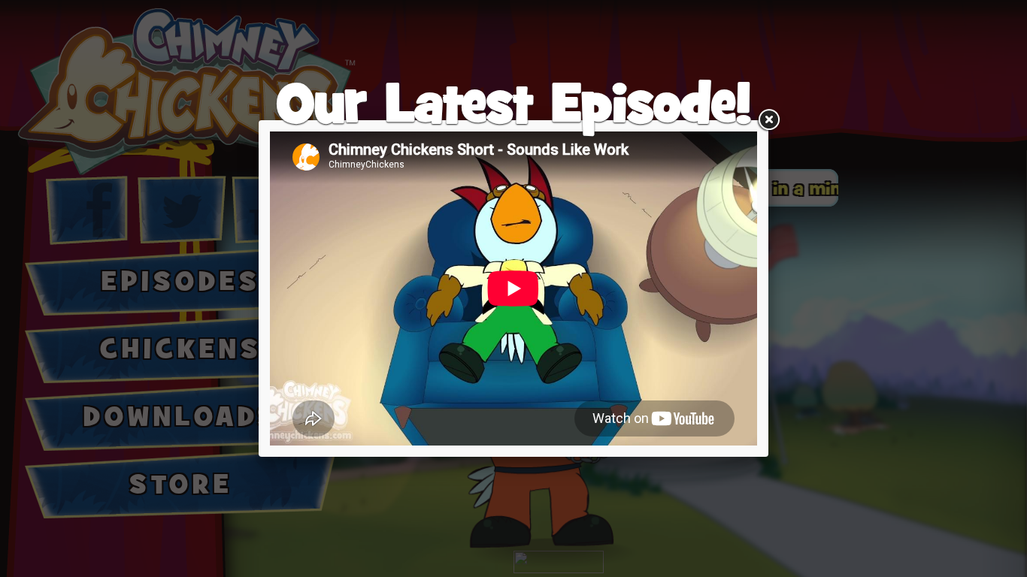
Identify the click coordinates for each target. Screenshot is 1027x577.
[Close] (768, 120)
